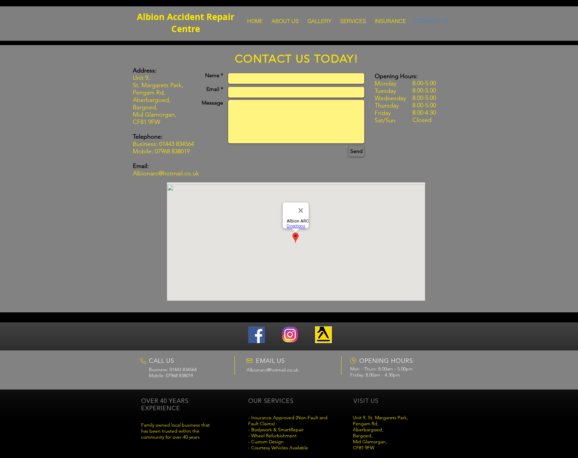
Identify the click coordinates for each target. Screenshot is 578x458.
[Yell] (323, 334)
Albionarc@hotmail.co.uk (166, 173)
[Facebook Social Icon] (256, 334)
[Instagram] (290, 334)
